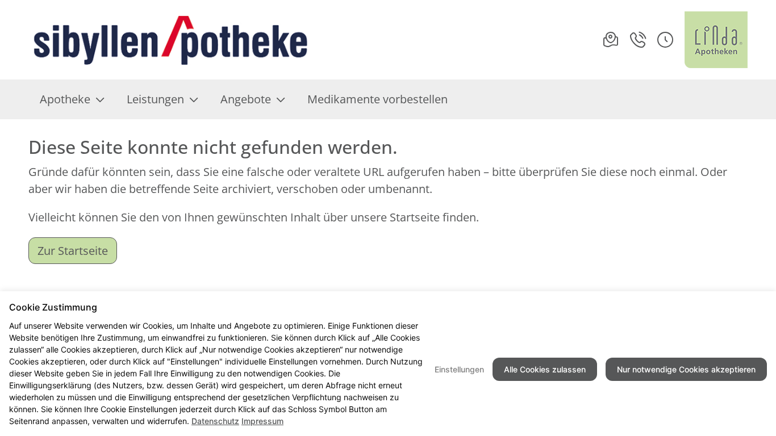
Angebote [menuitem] (245, 99)
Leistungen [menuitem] (155, 99)
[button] (665, 40)
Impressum (262, 421)
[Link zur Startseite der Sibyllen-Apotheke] (170, 39)
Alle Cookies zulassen (545, 369)
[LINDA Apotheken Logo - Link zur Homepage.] (716, 39)
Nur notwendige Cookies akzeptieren (686, 369)
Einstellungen (459, 369)
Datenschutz (215, 421)
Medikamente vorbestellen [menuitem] (377, 99)
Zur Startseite (72, 250)
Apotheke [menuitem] (65, 99)
